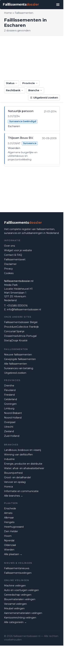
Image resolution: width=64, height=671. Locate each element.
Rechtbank (13, 90)
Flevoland (10, 390)
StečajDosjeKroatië (15, 340)
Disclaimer (10, 264)
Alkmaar (9, 517)
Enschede (10, 508)
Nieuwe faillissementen (18, 354)
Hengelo (9, 522)
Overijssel (9, 422)
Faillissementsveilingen (18, 572)
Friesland (9, 394)
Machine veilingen (15, 585)
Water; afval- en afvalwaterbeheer (24, 468)
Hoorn (8, 535)
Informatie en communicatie (21, 491)
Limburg (9, 408)
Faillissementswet (14, 259)
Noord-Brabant (13, 413)
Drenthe (9, 385)
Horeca (8, 486)
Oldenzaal (10, 545)
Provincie (28, 83)
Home (8, 12)
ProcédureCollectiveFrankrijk (21, 326)
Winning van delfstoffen (18, 454)
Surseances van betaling (18, 368)
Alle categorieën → (15, 622)
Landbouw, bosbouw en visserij (22, 450)
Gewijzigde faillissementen (20, 359)
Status (10, 83)
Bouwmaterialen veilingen (19, 599)
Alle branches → (13, 495)
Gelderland (10, 399)
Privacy (8, 268)
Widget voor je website (18, 250)
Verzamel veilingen (15, 603)
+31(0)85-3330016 (17, 305)
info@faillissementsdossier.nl (24, 309)
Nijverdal (9, 540)
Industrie (9, 459)
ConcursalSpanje (14, 331)
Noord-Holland (13, 417)
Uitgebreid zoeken (45, 97)
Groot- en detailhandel (17, 477)
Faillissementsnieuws (16, 568)
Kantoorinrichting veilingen (20, 617)
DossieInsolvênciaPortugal (20, 335)
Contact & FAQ (13, 254)
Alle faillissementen (15, 363)
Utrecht (8, 426)
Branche (33, 90)
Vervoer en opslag (15, 482)
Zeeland (9, 431)
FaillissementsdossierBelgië (21, 322)
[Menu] (57, 4)
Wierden (9, 549)
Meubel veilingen (14, 608)
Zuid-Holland (11, 435)
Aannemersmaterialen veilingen (23, 613)
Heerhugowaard (14, 526)
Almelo (8, 513)
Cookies (8, 273)
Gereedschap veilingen (17, 594)
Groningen (10, 403)
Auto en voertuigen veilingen (21, 590)
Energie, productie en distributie (23, 463)
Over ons (9, 245)
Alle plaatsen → (13, 554)
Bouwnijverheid (13, 472)
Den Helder (11, 531)
